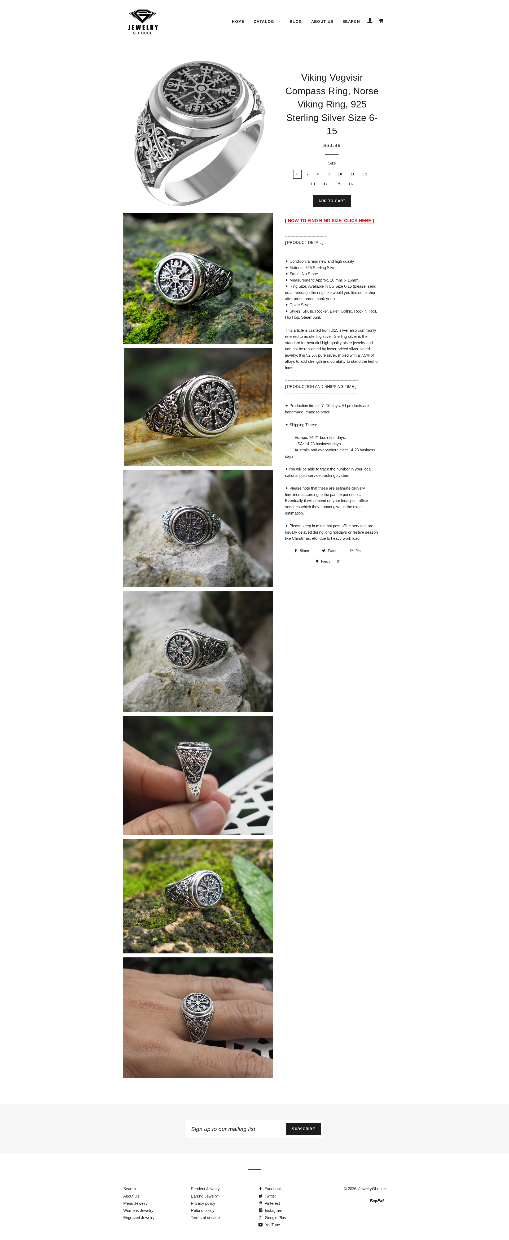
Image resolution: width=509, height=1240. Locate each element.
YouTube (272, 1224)
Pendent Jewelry (205, 1188)
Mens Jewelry (135, 1203)
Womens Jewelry (138, 1210)
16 (351, 184)
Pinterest (272, 1203)
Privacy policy (203, 1203)
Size (332, 163)
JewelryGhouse (372, 1188)
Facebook (273, 1188)
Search (351, 21)
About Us (322, 21)
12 (365, 174)
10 (340, 174)
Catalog (265, 21)
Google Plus (275, 1217)
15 (338, 184)
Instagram (273, 1210)
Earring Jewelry (204, 1196)
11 (353, 174)
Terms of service (205, 1217)
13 (313, 184)
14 (325, 184)
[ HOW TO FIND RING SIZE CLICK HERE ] (329, 220)
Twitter (270, 1196)
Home (238, 21)
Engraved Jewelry (139, 1217)
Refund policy (202, 1210)
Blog (296, 21)
